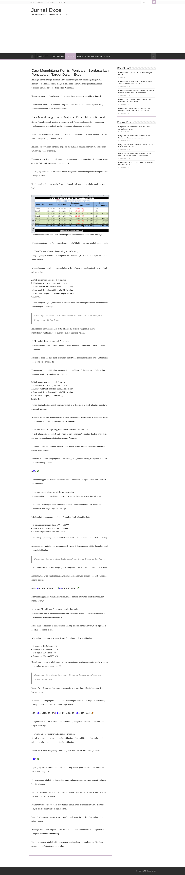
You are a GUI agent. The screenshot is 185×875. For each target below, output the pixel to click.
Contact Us (40, 2)
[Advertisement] (108, 33)
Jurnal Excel (47, 10)
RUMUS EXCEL (43, 56)
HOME (32, 56)
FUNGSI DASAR (58, 56)
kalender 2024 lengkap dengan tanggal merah (93, 56)
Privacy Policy (61, 2)
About (32, 2)
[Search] (154, 2)
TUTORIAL (70, 56)
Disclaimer (50, 2)
